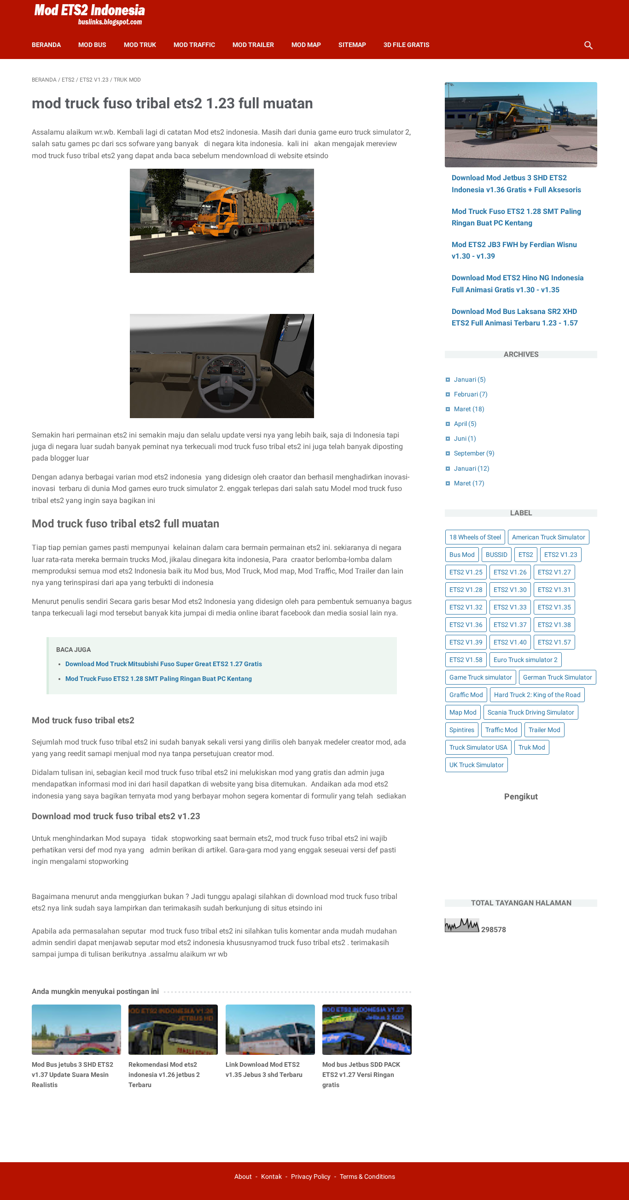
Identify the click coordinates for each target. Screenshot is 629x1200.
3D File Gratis (407, 44)
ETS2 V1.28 (466, 589)
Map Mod (463, 712)
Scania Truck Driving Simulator (531, 712)
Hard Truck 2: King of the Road (537, 694)
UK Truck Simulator (476, 764)
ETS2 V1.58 (466, 659)
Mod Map (306, 44)
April (465, 423)
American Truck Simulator (548, 537)
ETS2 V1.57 (554, 642)
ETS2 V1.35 (554, 607)
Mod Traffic (194, 44)
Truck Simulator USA (478, 747)
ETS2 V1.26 (510, 572)
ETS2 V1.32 (466, 607)
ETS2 (525, 554)
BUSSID (496, 554)
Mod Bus (92, 44)
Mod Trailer (253, 44)
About (243, 1176)
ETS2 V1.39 (466, 642)
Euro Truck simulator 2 (526, 659)
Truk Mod (531, 747)
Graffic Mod (466, 694)
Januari (470, 379)
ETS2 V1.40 (510, 642)
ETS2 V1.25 (466, 572)
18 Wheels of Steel (475, 537)
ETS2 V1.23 (560, 554)
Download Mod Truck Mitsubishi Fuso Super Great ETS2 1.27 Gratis (163, 664)
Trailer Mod (544, 729)
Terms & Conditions (367, 1176)
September (474, 453)
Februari (471, 394)
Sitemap (352, 44)
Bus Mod (462, 554)
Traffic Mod (501, 729)
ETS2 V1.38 (554, 624)
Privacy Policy (311, 1176)
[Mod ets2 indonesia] (95, 15)
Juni (465, 438)
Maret (469, 409)
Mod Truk (140, 44)
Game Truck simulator (480, 677)
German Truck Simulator (557, 677)
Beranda (46, 44)
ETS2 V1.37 (510, 624)
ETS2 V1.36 (466, 624)
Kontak (271, 1176)
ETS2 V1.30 (510, 589)
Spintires (461, 729)
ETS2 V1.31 (554, 589)
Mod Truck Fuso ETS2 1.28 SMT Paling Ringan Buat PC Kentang (158, 679)
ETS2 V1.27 (554, 572)
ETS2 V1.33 (510, 607)
